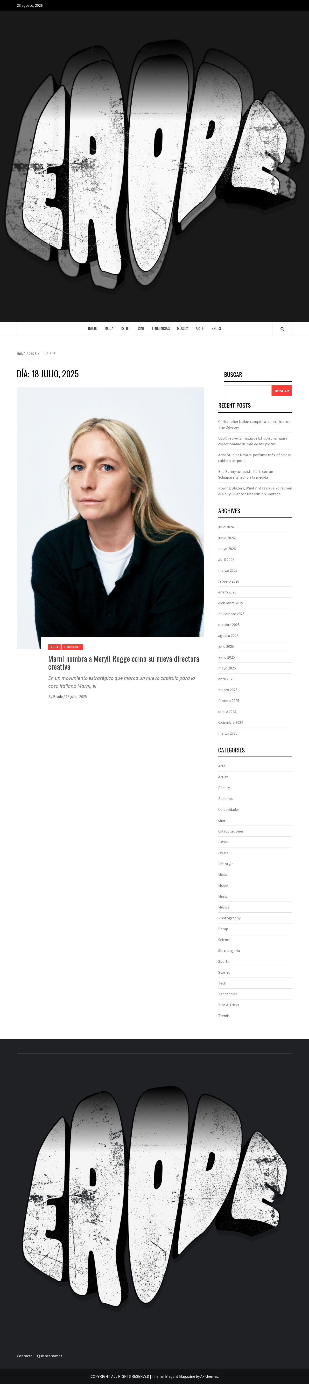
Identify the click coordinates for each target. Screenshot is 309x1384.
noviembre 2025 (231, 613)
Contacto (25, 1355)
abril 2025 (226, 678)
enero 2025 (227, 711)
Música (183, 328)
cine (141, 328)
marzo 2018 (228, 733)
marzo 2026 (228, 570)
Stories (224, 972)
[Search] (282, 329)
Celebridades (228, 809)
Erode (58, 696)
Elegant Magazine (180, 1376)
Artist (223, 776)
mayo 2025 (227, 668)
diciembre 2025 (230, 602)
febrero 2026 (228, 581)
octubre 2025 (229, 624)
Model (223, 885)
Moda (109, 328)
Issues (216, 328)
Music (222, 896)
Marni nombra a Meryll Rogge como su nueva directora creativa (123, 662)
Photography (229, 918)
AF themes (209, 1376)
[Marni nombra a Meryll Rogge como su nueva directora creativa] (110, 517)
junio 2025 (226, 657)
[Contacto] (278, 1355)
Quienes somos (49, 1355)
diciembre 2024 (230, 722)
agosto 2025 (228, 635)
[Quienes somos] (288, 1355)
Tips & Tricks (228, 1004)
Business (225, 798)
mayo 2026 (227, 548)
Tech (222, 983)
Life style (225, 863)
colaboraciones (231, 831)
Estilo (126, 328)
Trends (224, 1015)
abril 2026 (226, 559)
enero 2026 (227, 592)
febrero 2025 (228, 700)
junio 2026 (226, 537)
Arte (199, 328)
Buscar (233, 375)
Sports (223, 961)
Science (224, 939)
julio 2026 (226, 526)
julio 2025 (226, 646)
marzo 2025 (228, 689)
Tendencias (161, 328)
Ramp (223, 928)
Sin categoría (229, 950)
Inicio (92, 328)
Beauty (224, 787)
